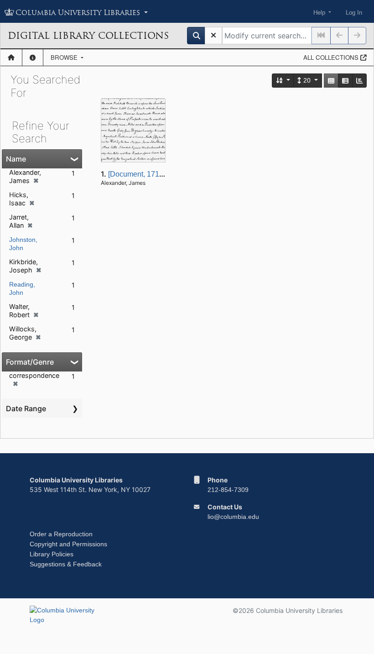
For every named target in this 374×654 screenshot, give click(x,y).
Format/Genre (30, 361)
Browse (65, 57)
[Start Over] (213, 35)
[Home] (11, 57)
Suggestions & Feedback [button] (66, 564)
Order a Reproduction (61, 534)
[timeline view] (359, 80)
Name (16, 158)
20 (306, 80)
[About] (32, 57)
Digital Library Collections (88, 35)
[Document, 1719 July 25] (149, 174)
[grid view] (331, 80)
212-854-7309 (228, 489)
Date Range (26, 408)
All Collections (331, 57)
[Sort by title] (283, 80)
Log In (354, 12)
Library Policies (51, 554)
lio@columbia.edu (233, 516)
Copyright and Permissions (68, 544)
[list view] (345, 80)
